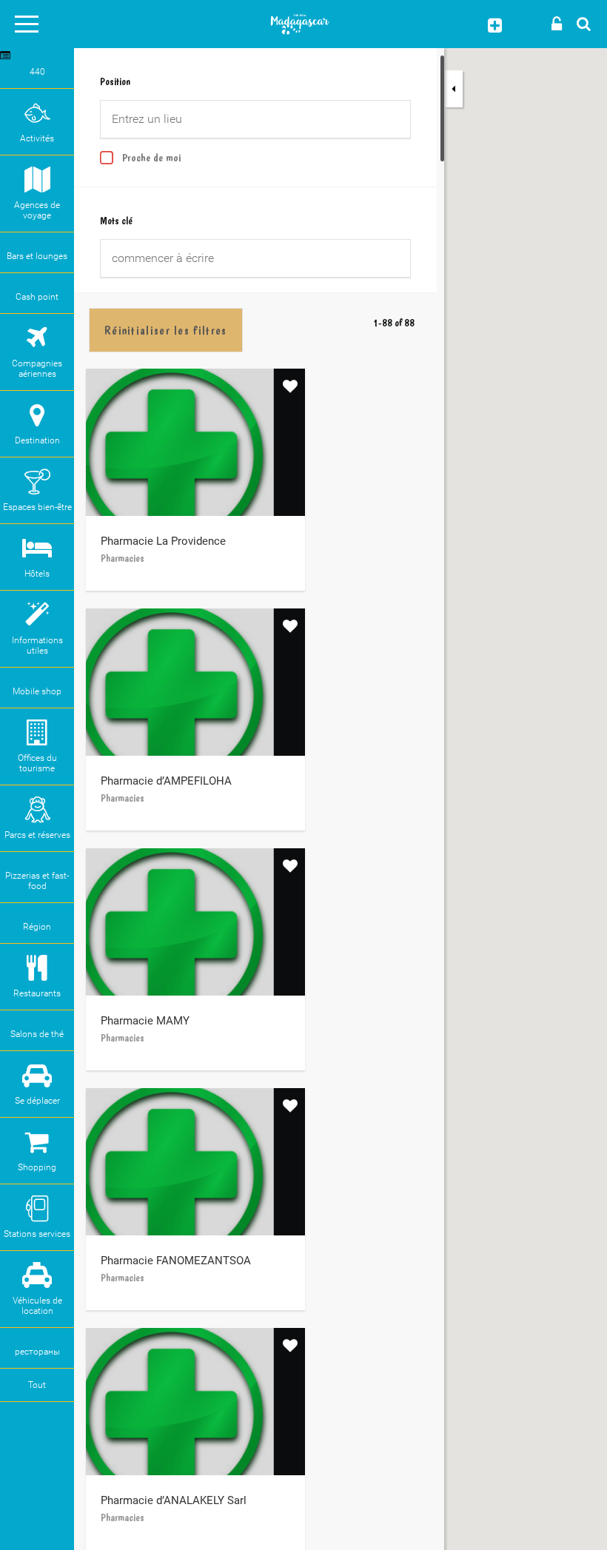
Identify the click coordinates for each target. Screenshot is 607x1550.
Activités (37, 138)
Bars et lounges (37, 256)
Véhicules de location (37, 1305)
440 (37, 72)
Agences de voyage (37, 210)
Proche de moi (151, 157)
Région (37, 927)
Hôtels (37, 573)
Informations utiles (37, 645)
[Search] (579, 23)
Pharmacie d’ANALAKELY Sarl (174, 1500)
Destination (37, 440)
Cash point (37, 297)
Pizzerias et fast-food (37, 880)
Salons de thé (37, 1034)
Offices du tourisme (37, 763)
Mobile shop (37, 691)
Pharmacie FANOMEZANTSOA (176, 1260)
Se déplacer (37, 1101)
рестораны (37, 1351)
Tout (37, 1385)
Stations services (37, 1234)
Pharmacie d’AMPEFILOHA (166, 781)
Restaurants (37, 993)
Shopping (37, 1167)
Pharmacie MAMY (145, 1020)
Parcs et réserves (37, 835)
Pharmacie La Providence (163, 541)
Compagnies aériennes (37, 368)
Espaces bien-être (37, 507)
